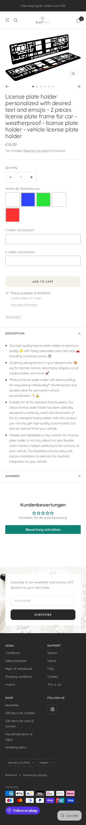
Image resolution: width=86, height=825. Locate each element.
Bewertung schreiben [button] (43, 529)
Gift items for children (20, 713)
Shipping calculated (36, 150)
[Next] (79, 86)
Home (51, 661)
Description (15, 333)
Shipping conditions (18, 677)
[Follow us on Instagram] (52, 709)
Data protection (16, 661)
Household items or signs (19, 736)
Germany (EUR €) (19, 762)
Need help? (13, 317)
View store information (24, 304)
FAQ (50, 669)
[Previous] (7, 86)
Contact (52, 677)
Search (52, 653)
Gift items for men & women (19, 723)
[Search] (16, 20)
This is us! (54, 684)
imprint (10, 684)
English (44, 762)
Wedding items (16, 747)
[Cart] (78, 20)
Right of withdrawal (18, 669)
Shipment (12, 476)
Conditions (12, 653)
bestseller (12, 705)
